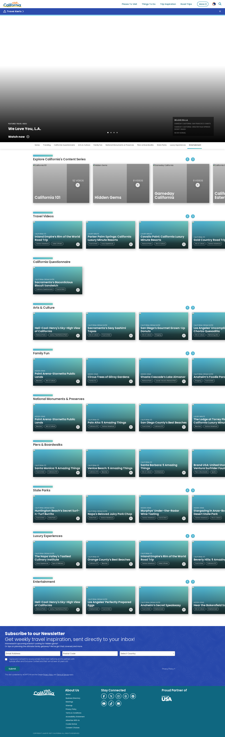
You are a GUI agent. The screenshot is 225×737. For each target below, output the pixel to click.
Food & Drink (93, 244)
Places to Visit (129, 4)
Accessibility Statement (75, 717)
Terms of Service (63, 675)
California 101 (93, 426)
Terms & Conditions (73, 713)
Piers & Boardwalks (145, 145)
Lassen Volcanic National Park (166, 381)
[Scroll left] (187, 159)
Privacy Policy (168, 669)
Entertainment (195, 145)
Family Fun (98, 145)
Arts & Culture (84, 145)
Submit (12, 668)
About (68, 694)
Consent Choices (72, 728)
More (201, 4)
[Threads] (126, 696)
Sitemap (69, 705)
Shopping (158, 335)
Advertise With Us (73, 720)
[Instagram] (118, 696)
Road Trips (186, 4)
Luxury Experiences (178, 145)
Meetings (69, 702)
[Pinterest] (133, 696)
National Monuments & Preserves (120, 145)
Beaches (39, 381)
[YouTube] (104, 703)
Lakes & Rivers (57, 244)
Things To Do (149, 4)
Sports (214, 472)
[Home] (12, 4)
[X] (111, 696)
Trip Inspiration (168, 4)
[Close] (221, 11)
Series (37, 145)
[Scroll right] (193, 159)
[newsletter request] (118, 703)
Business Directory (73, 698)
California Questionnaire (64, 145)
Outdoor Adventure (42, 244)
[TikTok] (111, 703)
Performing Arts (213, 335)
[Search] (220, 4)
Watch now (16, 137)
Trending (47, 145)
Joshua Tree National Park (58, 335)
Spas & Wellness (58, 563)
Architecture (159, 472)
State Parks (162, 145)
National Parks (147, 244)
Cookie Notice (71, 724)
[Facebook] (104, 696)
